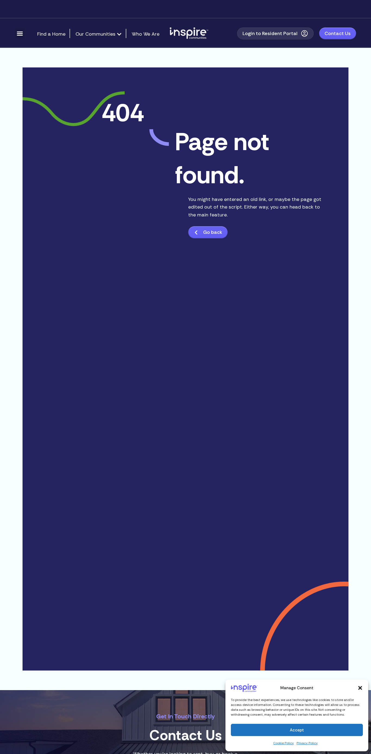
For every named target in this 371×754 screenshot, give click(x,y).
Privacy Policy (307, 743)
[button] (360, 688)
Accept (297, 730)
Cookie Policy (283, 743)
